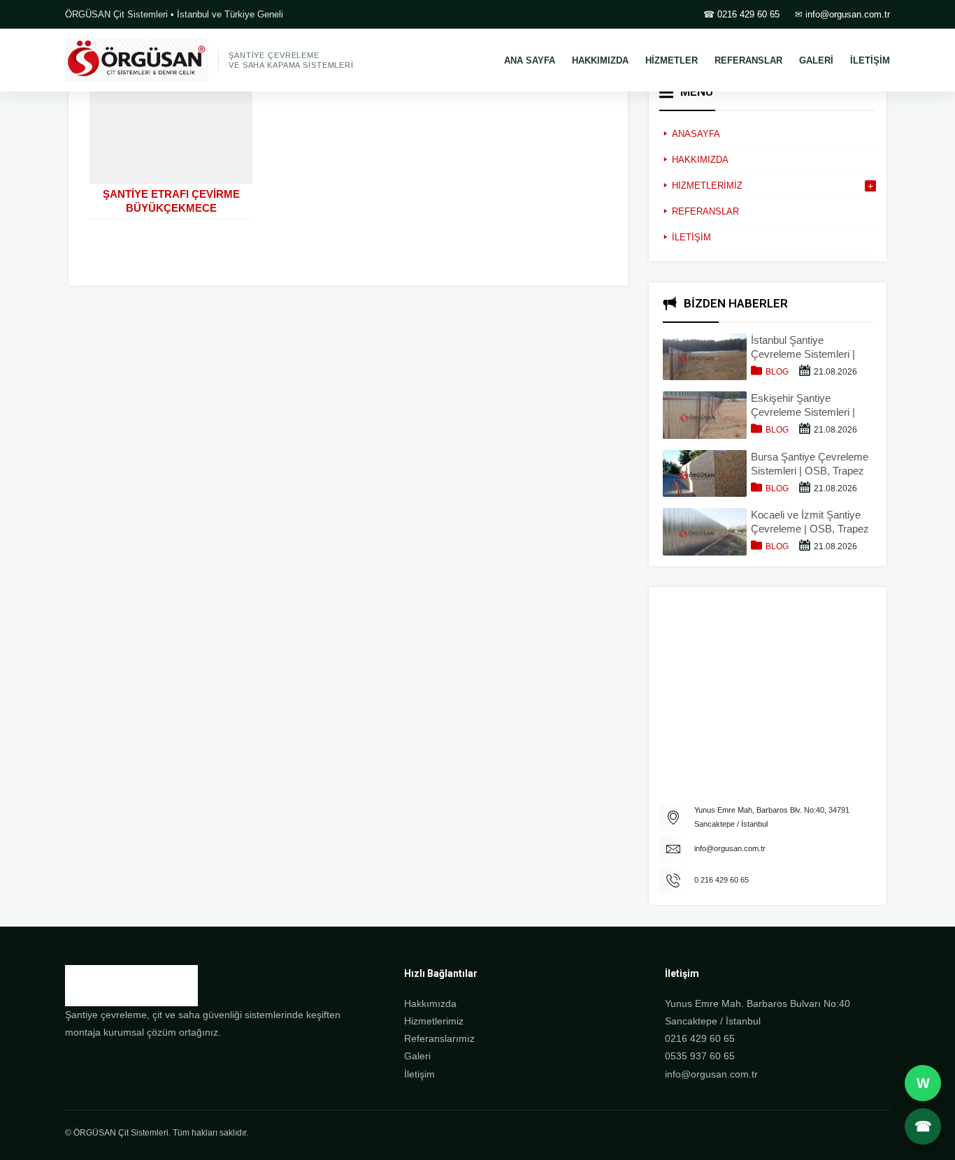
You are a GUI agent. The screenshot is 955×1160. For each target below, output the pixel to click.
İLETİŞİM (870, 60)
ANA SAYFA (529, 60)
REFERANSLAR (748, 60)
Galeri (417, 1055)
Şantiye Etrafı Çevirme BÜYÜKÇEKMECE (171, 201)
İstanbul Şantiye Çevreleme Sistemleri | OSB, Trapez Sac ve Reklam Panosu (803, 347)
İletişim (419, 1074)
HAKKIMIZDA (600, 60)
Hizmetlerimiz (434, 1021)
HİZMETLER (671, 60)
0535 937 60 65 (700, 1055)
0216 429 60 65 (748, 14)
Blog (777, 372)
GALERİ (816, 60)
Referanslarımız (439, 1038)
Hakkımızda (430, 1003)
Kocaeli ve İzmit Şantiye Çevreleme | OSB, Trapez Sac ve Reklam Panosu (810, 522)
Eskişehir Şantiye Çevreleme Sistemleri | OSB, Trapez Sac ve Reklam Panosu (803, 405)
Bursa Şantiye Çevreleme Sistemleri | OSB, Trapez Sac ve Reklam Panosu (809, 464)
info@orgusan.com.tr (847, 14)
